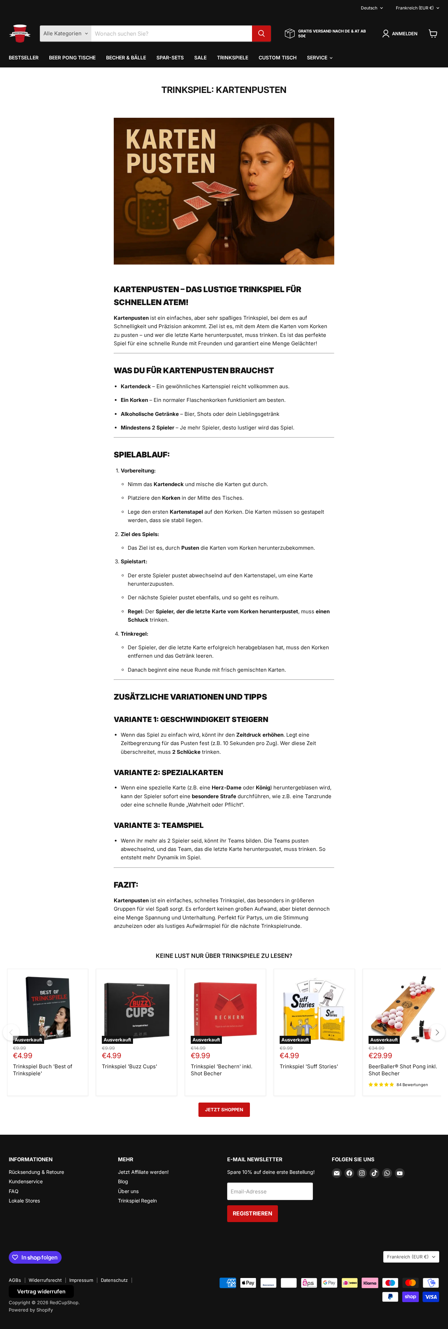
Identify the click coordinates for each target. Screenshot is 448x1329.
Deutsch (369, 7)
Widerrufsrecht (45, 1280)
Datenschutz (114, 1280)
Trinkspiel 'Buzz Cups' (129, 1066)
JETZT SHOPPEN (224, 1109)
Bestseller (23, 57)
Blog (123, 1181)
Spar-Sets (170, 57)
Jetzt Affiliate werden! (143, 1172)
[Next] (436, 1032)
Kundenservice (26, 1181)
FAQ (14, 1191)
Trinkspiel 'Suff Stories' (309, 1066)
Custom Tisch (277, 57)
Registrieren (252, 1213)
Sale (200, 57)
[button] (401, 33)
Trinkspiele (232, 57)
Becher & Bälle (126, 57)
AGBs (15, 1280)
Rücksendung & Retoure (36, 1172)
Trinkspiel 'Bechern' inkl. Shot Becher (221, 1070)
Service (318, 57)
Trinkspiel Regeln (137, 1201)
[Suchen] (261, 34)
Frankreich (415, 7)
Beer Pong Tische (72, 57)
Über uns (128, 1191)
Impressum (81, 1280)
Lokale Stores (24, 1201)
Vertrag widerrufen (41, 1291)
